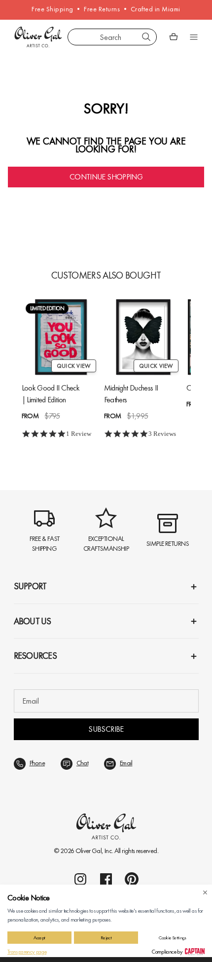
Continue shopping (106, 177)
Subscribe (105, 729)
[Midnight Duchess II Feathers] (143, 337)
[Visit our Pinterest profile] (132, 879)
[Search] (146, 37)
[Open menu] (194, 37)
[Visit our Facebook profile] (106, 879)
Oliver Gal (88, 850)
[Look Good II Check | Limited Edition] (61, 337)
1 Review (78, 433)
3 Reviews (162, 433)
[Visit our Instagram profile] (80, 879)
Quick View (74, 366)
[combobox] (112, 37)
